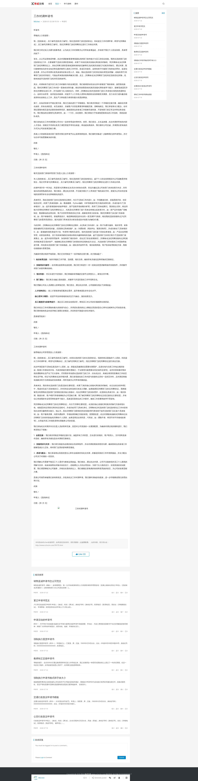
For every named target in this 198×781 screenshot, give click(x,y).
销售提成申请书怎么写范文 (47, 581)
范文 (57, 4)
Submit (121, 757)
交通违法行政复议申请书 (143, 86)
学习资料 (67, 4)
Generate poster (100, 778)
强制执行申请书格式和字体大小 (50, 677)
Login (42, 757)
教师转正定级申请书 (44, 658)
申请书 (64, 21)
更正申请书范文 (42, 600)
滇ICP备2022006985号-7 (122, 774)
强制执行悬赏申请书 (44, 639)
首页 (50, 4)
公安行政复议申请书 (44, 716)
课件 (76, 4)
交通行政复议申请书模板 (46, 697)
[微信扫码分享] (110, 778)
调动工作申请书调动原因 (143, 94)
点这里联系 (84, 542)
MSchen (37, 21)
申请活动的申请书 (43, 619)
